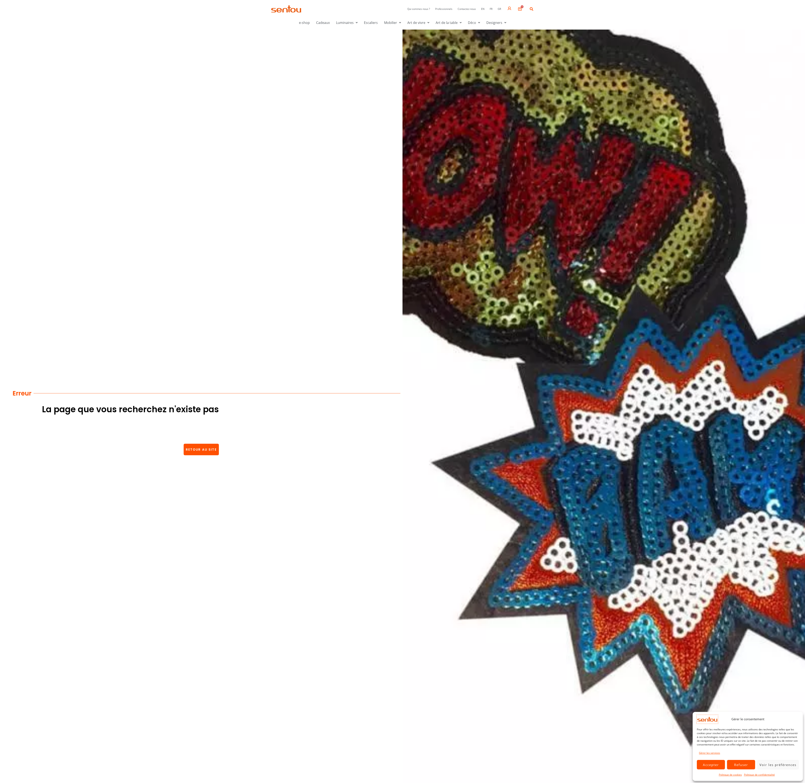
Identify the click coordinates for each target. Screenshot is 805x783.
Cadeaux (323, 22)
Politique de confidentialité (759, 774)
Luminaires (345, 22)
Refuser (741, 765)
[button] (531, 9)
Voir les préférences (778, 765)
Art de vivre (416, 22)
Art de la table (447, 22)
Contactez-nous (467, 9)
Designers (494, 22)
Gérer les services (709, 753)
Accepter (711, 765)
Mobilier (390, 22)
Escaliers (371, 22)
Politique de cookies (730, 774)
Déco (472, 22)
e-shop (304, 22)
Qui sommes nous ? (418, 9)
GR (499, 9)
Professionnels (443, 9)
